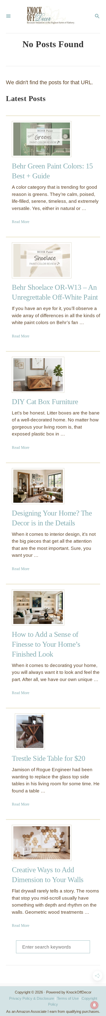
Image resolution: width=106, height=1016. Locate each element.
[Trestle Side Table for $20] (30, 731)
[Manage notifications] (94, 1005)
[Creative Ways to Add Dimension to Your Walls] (30, 843)
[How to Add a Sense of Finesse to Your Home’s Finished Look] (30, 607)
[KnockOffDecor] (52, 16)
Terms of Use (68, 998)
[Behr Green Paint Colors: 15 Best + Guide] (30, 139)
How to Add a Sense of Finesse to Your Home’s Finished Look (46, 644)
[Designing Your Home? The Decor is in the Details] (30, 486)
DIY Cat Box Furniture (45, 401)
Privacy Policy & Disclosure (31, 998)
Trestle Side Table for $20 (48, 758)
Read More (20, 222)
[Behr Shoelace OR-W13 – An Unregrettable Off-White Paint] (30, 260)
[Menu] (8, 16)
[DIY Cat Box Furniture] (30, 375)
